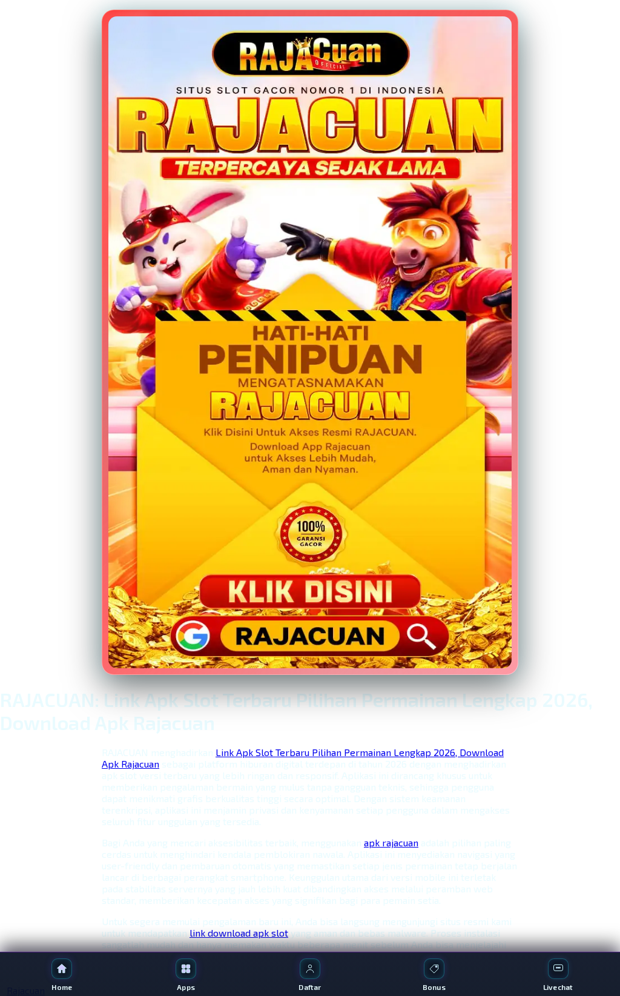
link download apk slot (239, 932)
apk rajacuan (391, 842)
